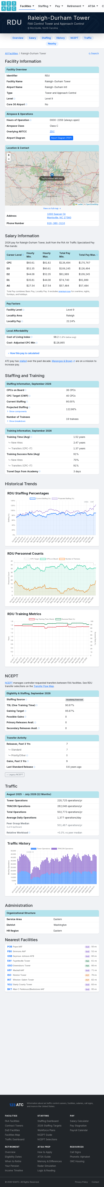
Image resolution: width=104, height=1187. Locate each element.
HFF (9, 970)
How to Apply (45, 1152)
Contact (95, 1182)
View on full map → (52, 208)
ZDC (52, 131)
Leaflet (80, 204)
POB (9, 946)
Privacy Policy (81, 1182)
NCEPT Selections (47, 1139)
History (60, 38)
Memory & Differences (50, 1161)
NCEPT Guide (45, 1135)
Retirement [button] (74, 6)
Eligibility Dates (13, 1156)
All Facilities (11, 53)
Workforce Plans (46, 1130)
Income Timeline (14, 1170)
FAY (9, 961)
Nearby (52, 43)
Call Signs (75, 1152)
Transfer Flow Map (44, 686)
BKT (9, 989)
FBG (9, 951)
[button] (9, 155)
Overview (17, 38)
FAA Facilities (12, 1121)
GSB (9, 956)
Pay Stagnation (78, 1125)
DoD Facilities (12, 1130)
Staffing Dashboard (48, 1121)
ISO (9, 975)
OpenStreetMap (92, 204)
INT (9, 979)
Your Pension (12, 1166)
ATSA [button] (92, 6)
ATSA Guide (44, 1156)
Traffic (88, 38)
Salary (32, 38)
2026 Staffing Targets (49, 1125)
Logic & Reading (46, 1170)
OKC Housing (77, 1161)
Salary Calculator (79, 1121)
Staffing (46, 38)
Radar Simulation (47, 1166)
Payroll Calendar (79, 1130)
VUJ (9, 984)
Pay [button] (58, 6)
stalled (23, 361)
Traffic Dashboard (14, 1139)
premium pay (65, 291)
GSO (9, 965)
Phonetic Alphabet (80, 1156)
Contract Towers (14, 1125)
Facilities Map (12, 1135)
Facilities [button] (26, 6)
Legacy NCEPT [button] (15, 774)
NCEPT (74, 38)
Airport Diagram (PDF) (61, 138)
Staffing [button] (43, 6)
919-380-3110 (56, 223)
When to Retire (13, 1161)
